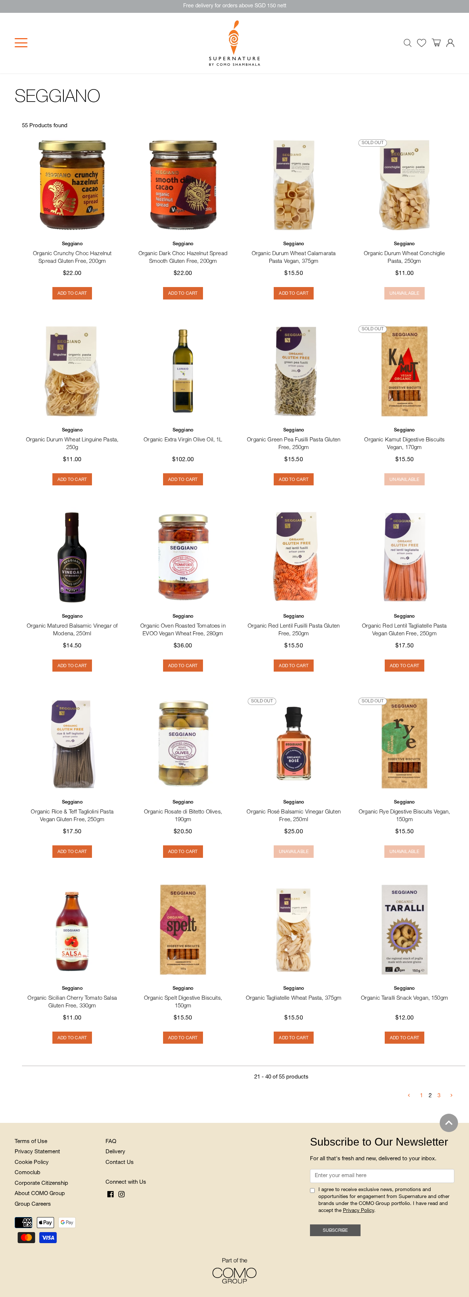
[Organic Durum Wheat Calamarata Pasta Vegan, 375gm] (294, 185)
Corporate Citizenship (41, 1183)
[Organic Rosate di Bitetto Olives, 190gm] (183, 743)
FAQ (111, 1141)
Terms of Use (31, 1141)
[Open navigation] (21, 42)
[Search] (408, 43)
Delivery (115, 1152)
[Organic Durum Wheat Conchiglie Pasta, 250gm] (404, 185)
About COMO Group (40, 1194)
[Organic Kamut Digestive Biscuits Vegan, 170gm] (404, 371)
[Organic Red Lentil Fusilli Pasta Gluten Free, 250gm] (294, 557)
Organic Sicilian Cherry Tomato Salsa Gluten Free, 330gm (72, 997)
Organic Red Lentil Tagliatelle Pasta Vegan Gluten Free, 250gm (404, 625)
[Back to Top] (449, 1123)
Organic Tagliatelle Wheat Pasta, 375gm (294, 993)
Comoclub (27, 1173)
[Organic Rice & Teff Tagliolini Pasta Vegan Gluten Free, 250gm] (72, 743)
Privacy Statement (37, 1152)
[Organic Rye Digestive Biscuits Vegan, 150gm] (404, 743)
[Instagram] (121, 1194)
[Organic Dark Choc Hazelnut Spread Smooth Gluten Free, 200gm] (183, 185)
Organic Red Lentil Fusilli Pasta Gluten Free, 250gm (294, 625)
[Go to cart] (436, 43)
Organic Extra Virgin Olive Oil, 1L (183, 435)
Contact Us (120, 1162)
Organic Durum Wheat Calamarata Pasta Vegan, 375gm (294, 253)
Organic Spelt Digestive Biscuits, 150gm (183, 997)
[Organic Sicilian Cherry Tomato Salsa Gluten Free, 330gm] (72, 930)
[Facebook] (110, 1194)
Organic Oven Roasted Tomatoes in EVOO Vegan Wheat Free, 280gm (183, 625)
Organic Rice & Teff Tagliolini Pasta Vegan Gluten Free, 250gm (72, 811)
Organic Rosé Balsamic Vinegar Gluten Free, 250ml (293, 811)
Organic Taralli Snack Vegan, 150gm (404, 993)
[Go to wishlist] (421, 43)
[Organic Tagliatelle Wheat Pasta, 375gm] (294, 930)
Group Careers (33, 1204)
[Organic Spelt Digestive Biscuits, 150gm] (183, 930)
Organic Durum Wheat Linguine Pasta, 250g (72, 439)
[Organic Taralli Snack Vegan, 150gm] (404, 930)
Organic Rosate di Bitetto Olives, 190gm (183, 811)
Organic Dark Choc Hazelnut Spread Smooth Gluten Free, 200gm (183, 253)
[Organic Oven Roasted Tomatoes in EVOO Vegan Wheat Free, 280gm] (183, 557)
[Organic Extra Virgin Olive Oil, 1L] (183, 371)
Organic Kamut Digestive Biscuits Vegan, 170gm (404, 439)
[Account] (450, 43)
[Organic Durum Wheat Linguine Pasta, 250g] (72, 371)
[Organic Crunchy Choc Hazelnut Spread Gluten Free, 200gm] (72, 185)
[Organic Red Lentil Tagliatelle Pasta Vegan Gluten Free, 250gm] (404, 557)
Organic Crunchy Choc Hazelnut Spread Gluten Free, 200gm (72, 253)
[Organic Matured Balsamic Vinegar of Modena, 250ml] (72, 557)
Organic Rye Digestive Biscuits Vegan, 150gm (404, 811)
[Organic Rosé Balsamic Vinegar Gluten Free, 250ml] (294, 743)
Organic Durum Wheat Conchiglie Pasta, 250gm (404, 253)
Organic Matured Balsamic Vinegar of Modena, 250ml (72, 625)
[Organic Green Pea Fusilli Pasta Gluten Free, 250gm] (294, 371)
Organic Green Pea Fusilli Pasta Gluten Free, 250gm (293, 439)
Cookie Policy (32, 1162)
